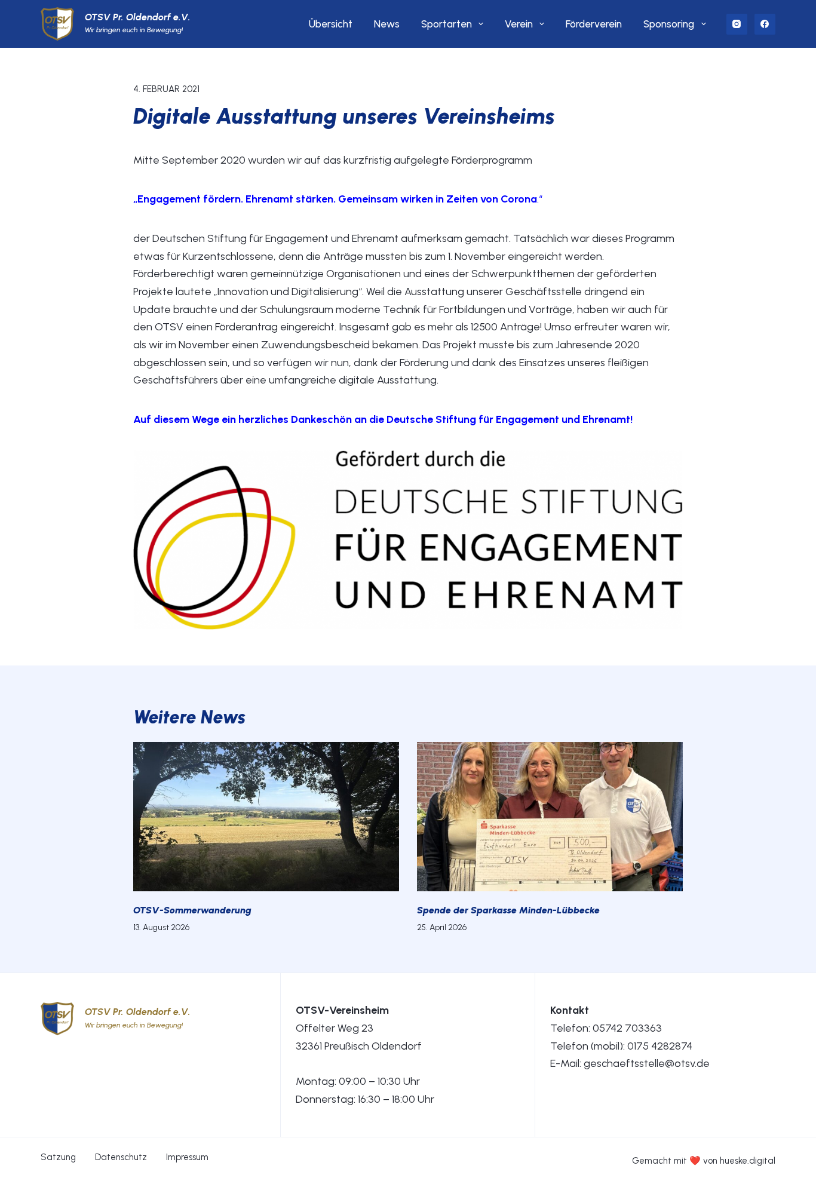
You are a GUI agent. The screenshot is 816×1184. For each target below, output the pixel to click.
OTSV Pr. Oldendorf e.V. (138, 17)
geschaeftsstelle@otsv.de (647, 1063)
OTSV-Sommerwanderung (192, 910)
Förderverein (594, 24)
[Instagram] (736, 24)
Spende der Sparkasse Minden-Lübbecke (508, 910)
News (387, 24)
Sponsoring (668, 24)
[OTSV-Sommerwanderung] (266, 816)
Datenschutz (121, 1157)
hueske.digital (747, 1160)
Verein (519, 24)
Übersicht (330, 24)
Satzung (58, 1157)
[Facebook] (764, 24)
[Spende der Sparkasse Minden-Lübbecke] (550, 816)
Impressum (187, 1157)
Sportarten (446, 24)
